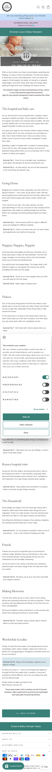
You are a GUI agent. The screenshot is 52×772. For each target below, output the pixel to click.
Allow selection (26, 425)
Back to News (28, 713)
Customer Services (12, 745)
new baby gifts (18, 695)
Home (23, 43)
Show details (39, 409)
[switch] (45, 385)
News (28, 43)
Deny (26, 432)
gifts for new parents (10, 95)
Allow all (26, 417)
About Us (7, 739)
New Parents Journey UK (12, 685)
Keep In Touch (9, 751)
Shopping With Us (11, 733)
